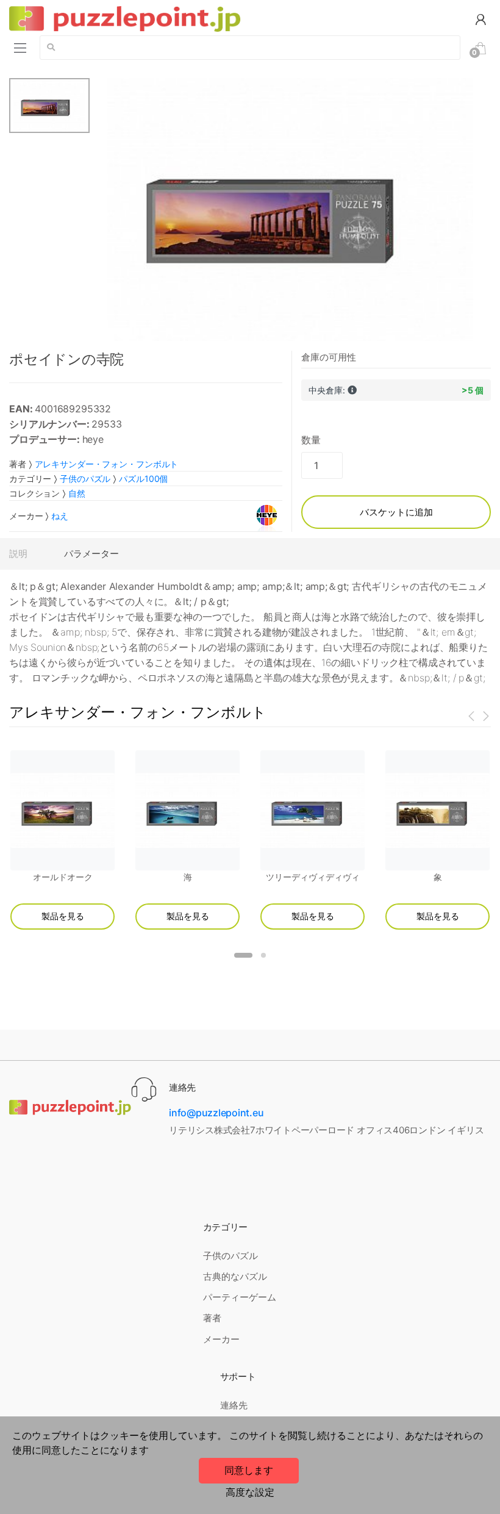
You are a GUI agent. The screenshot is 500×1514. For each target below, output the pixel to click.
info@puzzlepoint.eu (216, 1113)
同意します (248, 1470)
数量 (311, 440)
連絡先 (234, 1405)
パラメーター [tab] (91, 553)
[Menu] (20, 47)
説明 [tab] (18, 553)
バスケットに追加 (396, 512)
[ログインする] (480, 18)
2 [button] (263, 955)
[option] (290, 209)
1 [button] (243, 955)
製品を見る (62, 916)
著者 (212, 1318)
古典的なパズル (235, 1276)
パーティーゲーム (239, 1297)
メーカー (221, 1339)
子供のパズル (85, 478)
